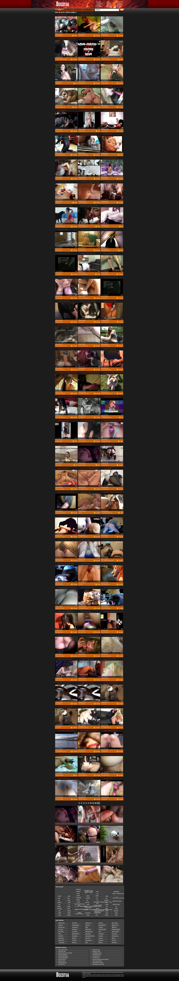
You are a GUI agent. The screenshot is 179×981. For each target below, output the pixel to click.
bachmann (109, 560)
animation (84, 298)
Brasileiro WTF (114, 931)
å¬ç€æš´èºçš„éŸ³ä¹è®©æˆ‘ (79, 914)
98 (90, 803)
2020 (59, 274)
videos (81, 83)
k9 (70, 904)
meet (85, 608)
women (62, 512)
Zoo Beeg (100, 933)
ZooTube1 (98, 1)
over (98, 897)
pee (106, 226)
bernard (61, 107)
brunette (60, 908)
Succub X (100, 940)
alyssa (98, 908)
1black (70, 912)
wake (107, 908)
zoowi (61, 250)
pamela (82, 608)
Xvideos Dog (120, 1)
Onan (107, 1)
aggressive (85, 775)
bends (98, 895)
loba (88, 298)
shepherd (79, 889)
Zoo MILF (108, 3)
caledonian (65, 59)
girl (58, 83)
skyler (109, 441)
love (60, 904)
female (104, 178)
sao (83, 107)
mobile (61, 441)
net (58, 131)
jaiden (106, 536)
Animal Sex (109, 6)
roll (81, 656)
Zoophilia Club (101, 929)
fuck (83, 178)
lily (117, 906)
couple (107, 915)
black (70, 908)
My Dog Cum (120, 4)
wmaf (108, 912)
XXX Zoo (100, 942)
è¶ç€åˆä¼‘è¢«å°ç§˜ (117, 902)
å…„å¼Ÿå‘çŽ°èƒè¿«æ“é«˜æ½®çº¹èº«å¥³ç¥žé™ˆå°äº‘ (117, 898)
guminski (109, 656)
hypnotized (85, 202)
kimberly (86, 155)
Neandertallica (101, 925)
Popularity (79, 9)
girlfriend (107, 900)
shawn (61, 59)
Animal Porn (109, 5)
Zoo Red (73, 940)
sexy (62, 560)
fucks (107, 131)
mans (86, 226)
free (106, 35)
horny (86, 274)
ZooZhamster (114, 936)
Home (59, 9)
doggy (60, 906)
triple (62, 799)
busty (108, 896)
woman (109, 393)
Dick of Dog (113, 922)
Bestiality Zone (88, 931)
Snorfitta (100, 927)
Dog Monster (64, 4)
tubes (82, 799)
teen (85, 178)
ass (89, 900)
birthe (81, 250)
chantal (84, 465)
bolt (83, 560)
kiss (106, 345)
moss (84, 155)
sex (60, 393)
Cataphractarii (99, 3)
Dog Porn (87, 925)
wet (107, 898)
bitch (61, 178)
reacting (61, 155)
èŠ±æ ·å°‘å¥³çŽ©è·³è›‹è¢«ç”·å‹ (117, 894)
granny (109, 608)
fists (83, 35)
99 (93, 803)
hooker (88, 895)
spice (106, 441)
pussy (63, 608)
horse (63, 656)
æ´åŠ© (107, 904)
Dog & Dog (87, 933)
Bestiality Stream (115, 929)
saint (64, 107)
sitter (81, 417)
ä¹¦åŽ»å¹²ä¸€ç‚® (117, 904)
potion (84, 274)
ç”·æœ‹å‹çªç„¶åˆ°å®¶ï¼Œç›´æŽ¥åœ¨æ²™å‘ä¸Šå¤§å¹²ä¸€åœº (89, 910)
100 (95, 803)
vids (104, 35)
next (98, 803)
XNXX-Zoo (113, 927)
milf (104, 489)
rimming (88, 898)
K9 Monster (87, 929)
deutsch (81, 536)
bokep (63, 489)
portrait (64, 417)
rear (98, 900)
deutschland (59, 345)
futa (60, 465)
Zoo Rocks (119, 6)
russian (108, 59)
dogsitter (61, 775)
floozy (88, 915)
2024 (59, 679)
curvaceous (88, 912)
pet (60, 202)
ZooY (99, 931)
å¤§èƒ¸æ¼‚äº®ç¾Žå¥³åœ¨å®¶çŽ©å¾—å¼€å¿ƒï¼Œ (89, 907)
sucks (117, 915)
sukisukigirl (117, 891)
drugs (85, 656)
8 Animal (100, 936)
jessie (63, 226)
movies (109, 512)
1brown (69, 910)
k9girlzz (61, 322)
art (85, 83)
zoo (62, 35)
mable (89, 904)
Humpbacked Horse (89, 936)
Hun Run (100, 922)
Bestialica (113, 942)
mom (87, 345)
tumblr (82, 489)
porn (81, 35)
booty (61, 298)
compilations (60, 751)
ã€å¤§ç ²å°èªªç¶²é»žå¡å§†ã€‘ (80, 910)
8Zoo (86, 942)
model (117, 912)
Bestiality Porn (74, 933)
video (104, 322)
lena (106, 298)
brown (79, 901)
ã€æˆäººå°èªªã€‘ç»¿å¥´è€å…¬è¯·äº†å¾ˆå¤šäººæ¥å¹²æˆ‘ (80, 905)
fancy (60, 915)
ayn (98, 893)
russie (107, 202)
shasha (106, 83)
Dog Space (73, 936)
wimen (104, 751)
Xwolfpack (98, 5)
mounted (79, 891)
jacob (61, 226)
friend (84, 226)
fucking (84, 345)
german (69, 915)
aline (112, 560)
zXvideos (119, 3)
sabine (85, 393)
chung (117, 908)
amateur (60, 902)
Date (89, 9)
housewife (79, 897)
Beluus (112, 938)
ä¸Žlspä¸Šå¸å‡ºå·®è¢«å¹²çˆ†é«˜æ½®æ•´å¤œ (98, 902)
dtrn (60, 910)
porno (110, 369)
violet (84, 131)
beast (79, 893)
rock (83, 656)
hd (103, 369)
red (103, 107)
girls (64, 155)
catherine (60, 417)
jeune (104, 202)
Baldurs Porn (114, 925)
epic (107, 906)
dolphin (59, 703)
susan (98, 891)
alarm (108, 910)
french (108, 345)
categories (69, 9)
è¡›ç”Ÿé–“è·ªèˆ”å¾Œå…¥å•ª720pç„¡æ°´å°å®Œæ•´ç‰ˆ (98, 911)
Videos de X (87, 922)
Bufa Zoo (73, 942)
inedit (70, 902)
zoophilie (106, 369)
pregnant (63, 393)
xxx (105, 679)
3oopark (100, 938)
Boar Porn (87, 938)
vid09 (60, 912)
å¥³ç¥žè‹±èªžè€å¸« (98, 906)
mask (70, 896)
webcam (105, 417)
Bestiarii (73, 938)
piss (60, 584)
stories (63, 536)
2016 (104, 155)
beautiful (117, 910)
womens (59, 632)
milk (83, 369)
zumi (107, 465)
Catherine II (109, 4)
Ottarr (86, 927)
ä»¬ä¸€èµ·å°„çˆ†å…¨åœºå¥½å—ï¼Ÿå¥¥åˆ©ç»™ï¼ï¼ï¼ (88, 892)
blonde (79, 899)
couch (69, 900)
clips (58, 35)
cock (107, 902)
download (105, 512)
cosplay (104, 584)
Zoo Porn (113, 940)
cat (84, 751)
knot (107, 632)
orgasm (84, 59)
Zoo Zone (119, 5)
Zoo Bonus (99, 6)
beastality (105, 250)
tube (60, 35)
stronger (82, 393)
